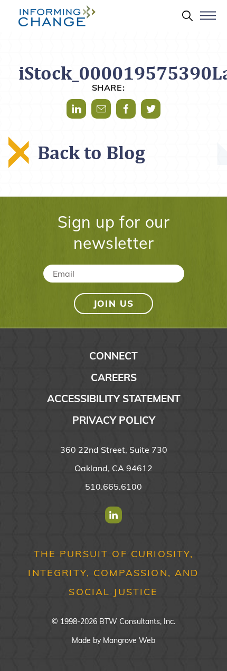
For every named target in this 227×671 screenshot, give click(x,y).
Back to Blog (91, 152)
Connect (113, 355)
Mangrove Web (129, 640)
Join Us (113, 303)
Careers (114, 377)
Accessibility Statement (114, 398)
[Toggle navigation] (208, 20)
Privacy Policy (113, 420)
